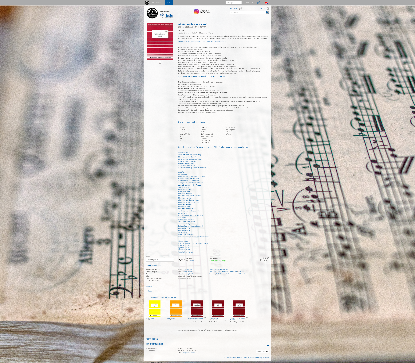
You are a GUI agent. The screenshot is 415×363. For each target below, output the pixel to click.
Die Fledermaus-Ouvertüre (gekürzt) (188, 165)
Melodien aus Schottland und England (189, 200)
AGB (225, 358)
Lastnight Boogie (171, 318)
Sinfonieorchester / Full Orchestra (236, 274)
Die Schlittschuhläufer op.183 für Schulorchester (192, 168)
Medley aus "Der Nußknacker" (186, 163)
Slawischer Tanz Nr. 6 (184, 230)
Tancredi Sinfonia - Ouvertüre (186, 235)
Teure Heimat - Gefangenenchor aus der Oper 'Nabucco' (193, 237)
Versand (191, 261)
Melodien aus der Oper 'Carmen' (187, 157)
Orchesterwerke (220, 274)
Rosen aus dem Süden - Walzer (186, 222)
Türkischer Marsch (183, 241)
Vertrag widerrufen (262, 351)
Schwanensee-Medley (184, 224)
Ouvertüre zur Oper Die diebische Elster (189, 211)
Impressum (266, 358)
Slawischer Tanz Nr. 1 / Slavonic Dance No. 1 (190, 226)
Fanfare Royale (182, 172)
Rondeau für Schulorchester (186, 219)
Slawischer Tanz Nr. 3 (184, 228)
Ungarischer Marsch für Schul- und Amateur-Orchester (193, 243)
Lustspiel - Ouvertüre (183, 187)
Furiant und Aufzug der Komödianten (188, 178)
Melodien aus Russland (184, 198)
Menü (168, 3)
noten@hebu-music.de (188, 353)
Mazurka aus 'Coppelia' (184, 191)
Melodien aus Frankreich (185, 194)
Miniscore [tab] (150, 291)
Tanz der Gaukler (182, 232)
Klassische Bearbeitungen (221, 269)
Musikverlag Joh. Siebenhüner (190, 274)
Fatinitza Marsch (182, 174)
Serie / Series (217, 272)
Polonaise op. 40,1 (183, 213)
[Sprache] (267, 2)
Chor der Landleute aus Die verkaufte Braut (190, 159)
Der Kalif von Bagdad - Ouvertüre (187, 161)
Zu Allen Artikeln (157, 2)
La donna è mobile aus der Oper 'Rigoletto (189, 185)
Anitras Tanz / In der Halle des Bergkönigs (189, 155)
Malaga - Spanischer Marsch (186, 189)
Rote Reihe (241, 272)
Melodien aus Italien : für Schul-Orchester (189, 196)
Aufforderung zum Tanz (184, 153)
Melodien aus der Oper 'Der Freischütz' (189, 202)
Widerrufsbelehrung (256, 358)
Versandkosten (231, 358)
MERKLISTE (262, 8)
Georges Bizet (188, 269)
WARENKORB (234, 8)
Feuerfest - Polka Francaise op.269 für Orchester (191, 176)
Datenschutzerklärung (243, 358)
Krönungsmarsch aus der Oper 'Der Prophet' (190, 183)
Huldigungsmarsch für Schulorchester (188, 181)
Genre (210, 269)
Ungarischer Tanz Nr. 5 (184, 245)
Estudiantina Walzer (183, 170)
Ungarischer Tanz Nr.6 (184, 250)
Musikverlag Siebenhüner (229, 272)
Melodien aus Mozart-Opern (185, 209)
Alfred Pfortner (188, 272)
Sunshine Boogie (150, 318)
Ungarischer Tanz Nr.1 (184, 248)
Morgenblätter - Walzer (184, 207)
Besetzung (212, 274)
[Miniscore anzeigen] (160, 62)
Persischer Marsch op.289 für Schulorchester (190, 215)
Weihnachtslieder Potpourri (185, 252)
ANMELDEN (249, 3)
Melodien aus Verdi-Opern (185, 204)
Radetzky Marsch (182, 217)
